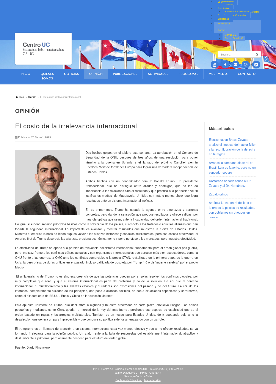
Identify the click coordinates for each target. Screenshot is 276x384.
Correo (221, 30)
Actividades (158, 73)
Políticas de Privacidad (129, 380)
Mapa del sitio (152, 380)
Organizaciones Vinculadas (232, 15)
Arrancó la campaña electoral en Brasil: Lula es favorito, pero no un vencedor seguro (232, 167)
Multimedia (218, 73)
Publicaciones (125, 73)
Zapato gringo (218, 194)
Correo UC (230, 34)
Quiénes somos (47, 76)
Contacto (247, 73)
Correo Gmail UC (234, 38)
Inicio (25, 73)
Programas (188, 73)
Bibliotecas (223, 18)
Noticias (71, 73)
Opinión (96, 73)
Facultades (223, 8)
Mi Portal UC (224, 23)
